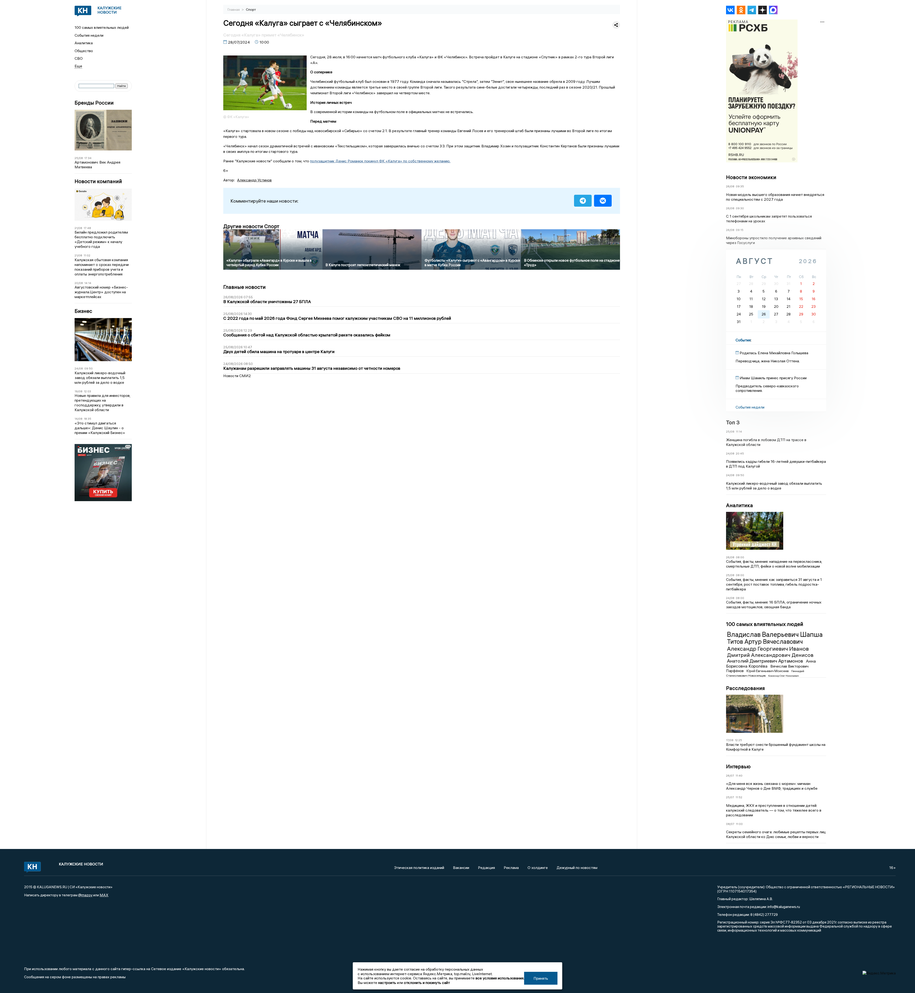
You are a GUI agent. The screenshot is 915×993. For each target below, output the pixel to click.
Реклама (511, 867)
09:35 (740, 186)
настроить (387, 982)
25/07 (730, 797)
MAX (104, 895)
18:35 (87, 418)
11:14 (739, 431)
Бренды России (94, 103)
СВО (79, 58)
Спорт (251, 9)
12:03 (87, 391)
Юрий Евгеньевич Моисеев (768, 671)
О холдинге (538, 867)
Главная (234, 9)
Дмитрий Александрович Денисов (770, 655)
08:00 (740, 557)
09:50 (88, 368)
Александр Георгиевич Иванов (768, 648)
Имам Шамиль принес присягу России (773, 377)
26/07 (730, 775)
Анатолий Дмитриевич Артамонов (765, 661)
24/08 (79, 368)
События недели (89, 35)
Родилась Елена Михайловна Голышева (774, 352)
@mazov (85, 895)
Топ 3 (733, 422)
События (743, 340)
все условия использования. (500, 978)
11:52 (739, 797)
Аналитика (84, 42)
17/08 (729, 740)
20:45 (740, 453)
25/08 (79, 158)
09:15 (739, 230)
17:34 (88, 158)
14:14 (87, 283)
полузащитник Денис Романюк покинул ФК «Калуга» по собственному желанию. (380, 161)
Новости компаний (98, 181)
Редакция (486, 867)
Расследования (745, 688)
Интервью (738, 766)
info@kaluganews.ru (784, 906)
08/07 (730, 824)
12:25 (738, 740)
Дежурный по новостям (577, 867)
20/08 (79, 283)
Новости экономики (751, 177)
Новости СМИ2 (237, 375)
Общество (84, 50)
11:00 (739, 824)
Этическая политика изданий (419, 867)
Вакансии (461, 867)
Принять (541, 978)
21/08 (78, 228)
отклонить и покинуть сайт (427, 982)
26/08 (730, 186)
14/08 (78, 418)
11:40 (739, 775)
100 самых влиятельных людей (102, 27)
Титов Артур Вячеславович (765, 641)
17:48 (87, 228)
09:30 (740, 208)
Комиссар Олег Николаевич (783, 675)
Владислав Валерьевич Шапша (775, 634)
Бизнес (83, 311)
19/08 (78, 391)
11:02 (87, 255)
